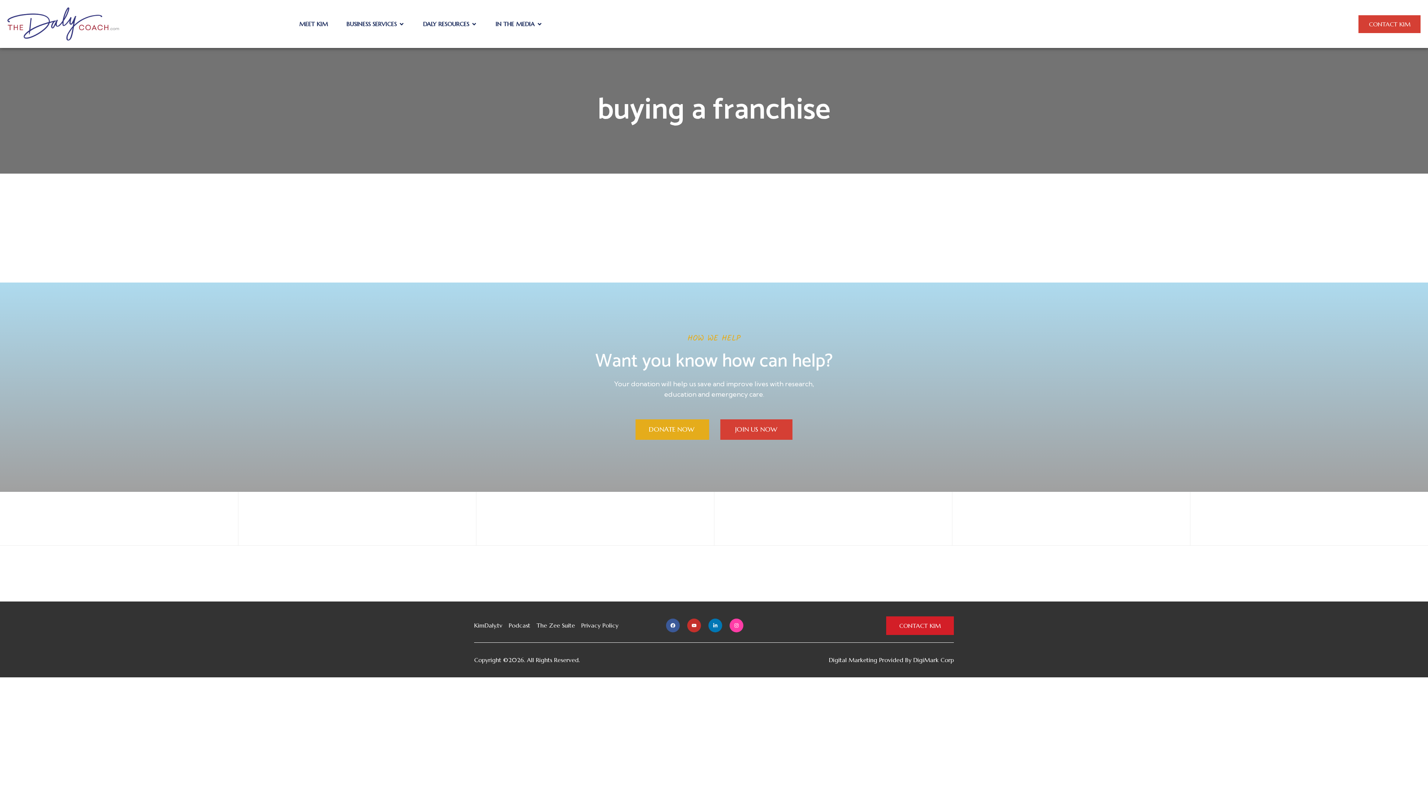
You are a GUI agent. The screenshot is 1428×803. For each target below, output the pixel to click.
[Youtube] (694, 625)
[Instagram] (736, 625)
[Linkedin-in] (715, 625)
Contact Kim (1390, 24)
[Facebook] (673, 625)
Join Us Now (756, 429)
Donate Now (672, 429)
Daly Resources (446, 24)
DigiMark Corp (933, 660)
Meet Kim (313, 24)
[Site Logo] (63, 23)
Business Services (372, 24)
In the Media (515, 24)
